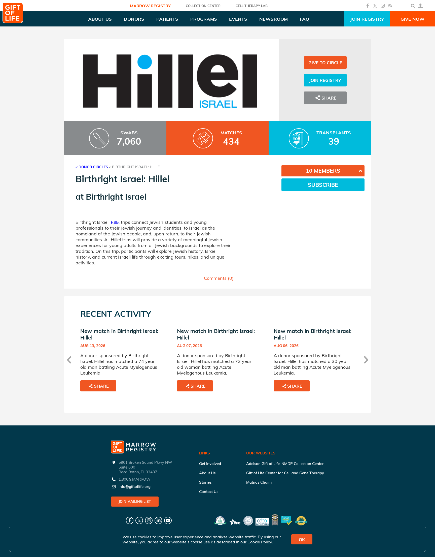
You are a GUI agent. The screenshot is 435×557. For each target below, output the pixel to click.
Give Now (412, 19)
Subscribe (323, 184)
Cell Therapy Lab (252, 6)
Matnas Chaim (259, 482)
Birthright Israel (116, 197)
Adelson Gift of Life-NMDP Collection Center (285, 463)
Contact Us (208, 491)
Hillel (115, 222)
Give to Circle (325, 62)
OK (302, 539)
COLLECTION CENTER (203, 6)
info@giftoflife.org (135, 486)
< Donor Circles (92, 167)
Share (101, 386)
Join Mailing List (135, 501)
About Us (207, 473)
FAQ (304, 19)
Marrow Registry (150, 5)
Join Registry (367, 19)
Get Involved (210, 463)
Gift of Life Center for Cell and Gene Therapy (285, 473)
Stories (205, 482)
